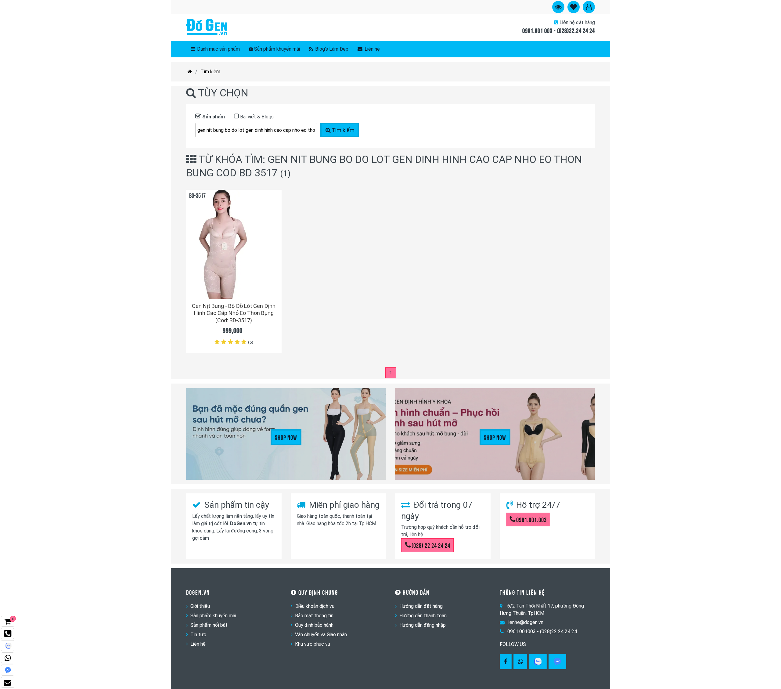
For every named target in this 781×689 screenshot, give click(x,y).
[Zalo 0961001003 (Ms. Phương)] (7, 646)
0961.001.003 (531, 519)
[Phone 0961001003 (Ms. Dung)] (7, 633)
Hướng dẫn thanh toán (423, 616)
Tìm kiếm (210, 71)
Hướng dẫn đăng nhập (422, 625)
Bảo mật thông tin (314, 616)
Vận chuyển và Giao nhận (321, 634)
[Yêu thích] (273, 283)
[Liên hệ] (7, 682)
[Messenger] (557, 661)
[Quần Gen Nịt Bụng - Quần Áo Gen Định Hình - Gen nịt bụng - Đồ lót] (206, 27)
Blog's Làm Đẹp (331, 49)
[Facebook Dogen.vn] (506, 661)
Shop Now (286, 437)
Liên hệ (371, 49)
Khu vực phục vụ (312, 644)
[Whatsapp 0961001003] (520, 661)
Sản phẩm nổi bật (209, 625)
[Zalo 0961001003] (538, 661)
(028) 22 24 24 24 (431, 545)
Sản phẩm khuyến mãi (277, 49)
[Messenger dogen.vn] (7, 670)
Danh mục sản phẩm (218, 49)
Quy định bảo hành (314, 625)
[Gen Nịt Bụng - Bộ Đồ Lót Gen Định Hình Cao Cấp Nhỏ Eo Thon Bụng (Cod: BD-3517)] (234, 244)
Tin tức (198, 634)
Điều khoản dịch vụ (314, 606)
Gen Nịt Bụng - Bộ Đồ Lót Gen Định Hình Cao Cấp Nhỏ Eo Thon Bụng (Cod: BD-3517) (233, 313)
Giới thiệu (200, 606)
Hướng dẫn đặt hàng (421, 606)
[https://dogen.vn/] (190, 71)
